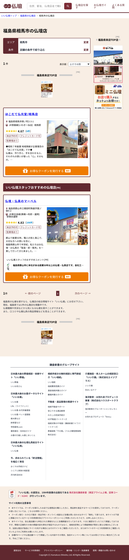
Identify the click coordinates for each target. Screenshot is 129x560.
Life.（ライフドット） (20, 406)
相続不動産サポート (56, 406)
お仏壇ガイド (100, 6)
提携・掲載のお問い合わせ (104, 550)
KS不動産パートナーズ (57, 419)
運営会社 (17, 550)
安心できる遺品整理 (56, 410)
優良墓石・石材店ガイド (21, 431)
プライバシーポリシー (53, 550)
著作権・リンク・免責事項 (77, 550)
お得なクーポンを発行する (50, 171)
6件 (28, 131)
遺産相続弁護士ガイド (57, 390)
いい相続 (51, 382)
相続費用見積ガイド (56, 386)
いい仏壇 (14, 450)
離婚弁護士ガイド (55, 394)
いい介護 (89, 385)
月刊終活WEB (16, 474)
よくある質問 (118, 6)
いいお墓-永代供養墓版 (20, 410)
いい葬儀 (14, 382)
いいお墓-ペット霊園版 (20, 414)
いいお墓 (14, 401)
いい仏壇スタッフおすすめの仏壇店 (31, 187)
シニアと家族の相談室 (20, 470)
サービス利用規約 (32, 550)
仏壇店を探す (82, 6)
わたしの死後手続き (56, 415)
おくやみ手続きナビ (19, 466)
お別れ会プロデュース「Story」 (98, 416)
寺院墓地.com (16, 426)
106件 (29, 222)
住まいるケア (90, 389)
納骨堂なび (15, 422)
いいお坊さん (16, 386)
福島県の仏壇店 (28, 15)
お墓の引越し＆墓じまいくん (23, 435)
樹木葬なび (15, 418)
